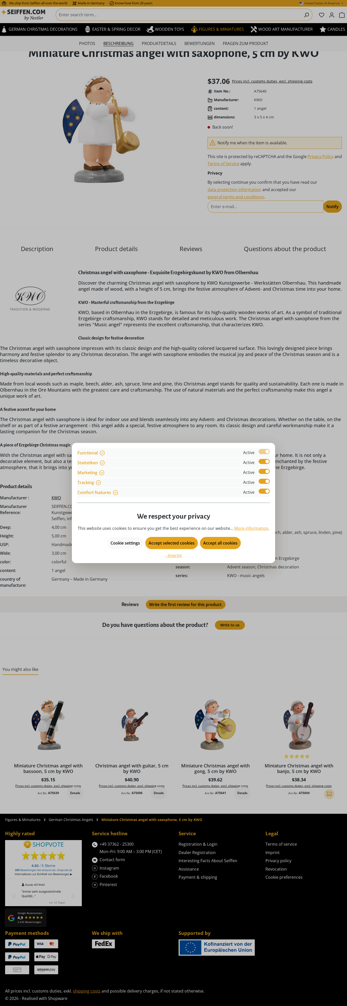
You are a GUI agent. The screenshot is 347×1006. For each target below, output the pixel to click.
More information (251, 528)
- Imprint (173, 555)
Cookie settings (125, 543)
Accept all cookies (220, 543)
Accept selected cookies (172, 543)
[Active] (264, 451)
